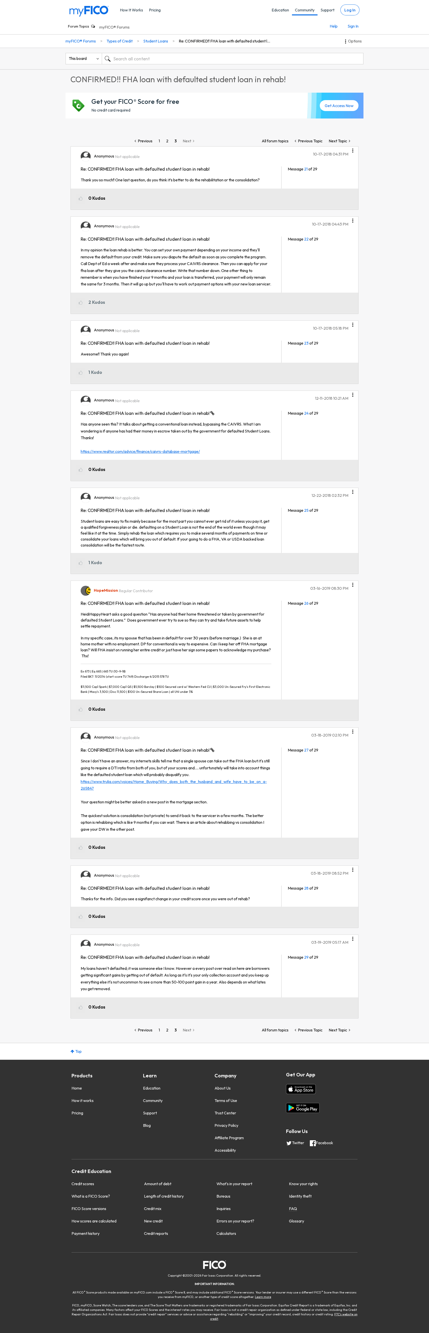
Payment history (86, 1233)
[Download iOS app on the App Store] (301, 1089)
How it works (83, 1100)
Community (305, 9)
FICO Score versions (89, 1208)
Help (334, 26)
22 (306, 238)
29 (306, 957)
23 (306, 343)
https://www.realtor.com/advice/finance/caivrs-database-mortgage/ (140, 451)
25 (306, 510)
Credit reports (156, 1233)
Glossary (296, 1220)
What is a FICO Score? (91, 1196)
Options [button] (355, 41)
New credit (153, 1220)
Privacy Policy (226, 1125)
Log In (350, 9)
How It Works (131, 9)
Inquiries (223, 1208)
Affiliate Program (229, 1137)
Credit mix (152, 1208)
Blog (147, 1125)
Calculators (226, 1233)
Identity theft (300, 1196)
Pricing (155, 9)
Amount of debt (157, 1183)
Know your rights (303, 1183)
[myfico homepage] (89, 11)
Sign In (353, 26)
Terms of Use (225, 1100)
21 (306, 168)
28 (306, 888)
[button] (353, 149)
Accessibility (225, 1150)
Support (327, 9)
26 (306, 603)
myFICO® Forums (114, 27)
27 (306, 749)
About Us (222, 1088)
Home (77, 1088)
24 (306, 413)
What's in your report (234, 1183)
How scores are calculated (94, 1220)
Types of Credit (120, 41)
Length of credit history (164, 1196)
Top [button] (78, 1051)
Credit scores (83, 1183)
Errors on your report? (235, 1220)
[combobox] (232, 58)
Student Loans (155, 41)
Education (280, 9)
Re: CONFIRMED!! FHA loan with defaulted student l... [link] (224, 41)
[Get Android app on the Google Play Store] (303, 1108)
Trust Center (225, 1112)
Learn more (263, 1297)
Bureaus (223, 1196)
